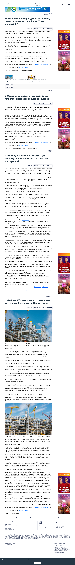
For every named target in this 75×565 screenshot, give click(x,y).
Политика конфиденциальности (59, 552)
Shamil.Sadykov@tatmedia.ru (58, 555)
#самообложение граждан (26, 70)
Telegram (26, 67)
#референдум (8, 148)
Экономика (50, 150)
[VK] (16, 518)
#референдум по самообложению (11, 70)
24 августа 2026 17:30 (48, 151)
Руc (6, 4)
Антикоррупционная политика (59, 545)
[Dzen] (44, 517)
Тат (11, 4)
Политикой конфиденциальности (51, 560)
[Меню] (69, 4)
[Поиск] (62, 4)
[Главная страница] (37, 4)
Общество (50, 13)
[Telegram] (30, 518)
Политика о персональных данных (59, 543)
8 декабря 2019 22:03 (48, 92)
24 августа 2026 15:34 (47, 296)
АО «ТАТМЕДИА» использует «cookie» (60, 547)
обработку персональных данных (24, 560)
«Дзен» (21, 67)
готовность (25, 219)
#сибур (6, 293)
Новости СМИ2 (9, 86)
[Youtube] (58, 518)
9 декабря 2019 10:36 (48, 14)
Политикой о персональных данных (37, 560)
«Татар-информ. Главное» (41, 64)
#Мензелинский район (33, 148)
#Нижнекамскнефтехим (15, 293)
